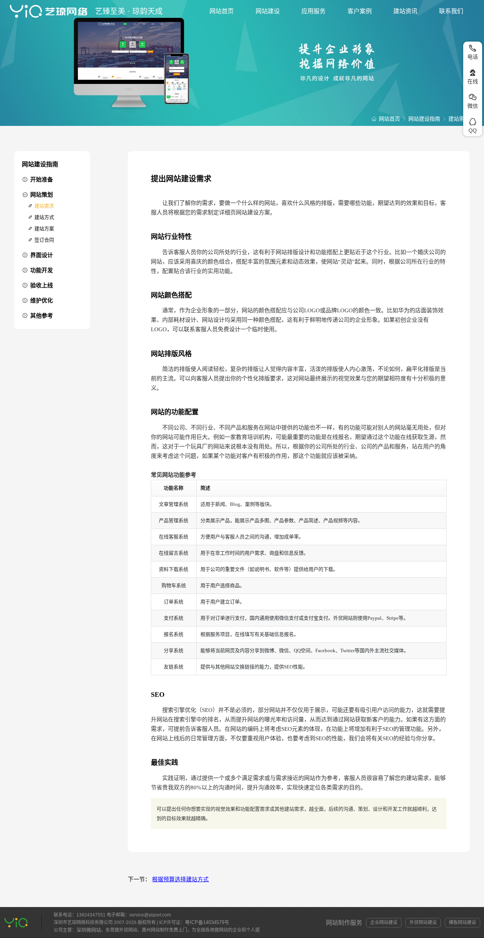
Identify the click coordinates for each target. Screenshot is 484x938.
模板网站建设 (462, 922)
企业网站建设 (383, 922)
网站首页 (221, 11)
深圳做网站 (88, 930)
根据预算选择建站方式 (180, 879)
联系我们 (451, 11)
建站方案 (44, 228)
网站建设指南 (424, 119)
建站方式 (44, 217)
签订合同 (44, 240)
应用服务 (313, 11)
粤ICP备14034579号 (207, 922)
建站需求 (44, 206)
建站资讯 (405, 11)
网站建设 (268, 11)
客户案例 (359, 11)
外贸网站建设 (423, 922)
